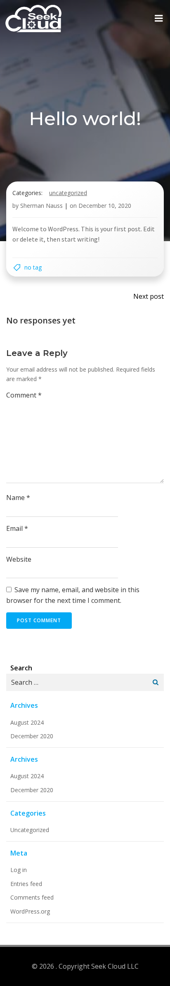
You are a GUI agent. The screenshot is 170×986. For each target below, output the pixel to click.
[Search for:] (76, 682)
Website (18, 559)
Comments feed (32, 897)
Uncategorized (68, 193)
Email (17, 528)
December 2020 (31, 736)
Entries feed (26, 884)
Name (18, 497)
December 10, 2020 (104, 205)
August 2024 (27, 722)
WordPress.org (30, 911)
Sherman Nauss (41, 205)
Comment (24, 395)
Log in (18, 870)
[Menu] (159, 19)
